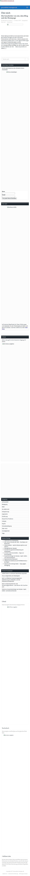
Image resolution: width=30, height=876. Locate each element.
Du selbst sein (5, 509)
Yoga (3, 533)
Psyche (4, 523)
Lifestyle (4, 521)
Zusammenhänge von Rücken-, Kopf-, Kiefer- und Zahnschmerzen (14, 590)
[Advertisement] (15, 479)
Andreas (11, 20)
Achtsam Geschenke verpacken (19, 573)
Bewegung (4, 504)
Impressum (5, 873)
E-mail (3, 194)
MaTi (3, 578)
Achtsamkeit (5, 502)
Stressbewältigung (7, 526)
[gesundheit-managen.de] (15, 3)
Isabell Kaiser (5, 573)
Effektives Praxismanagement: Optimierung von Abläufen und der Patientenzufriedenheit (12, 579)
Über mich (3, 22)
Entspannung (5, 511)
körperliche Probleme (7, 519)
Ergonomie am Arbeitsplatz (13, 576)
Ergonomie (5, 514)
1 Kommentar (9, 22)
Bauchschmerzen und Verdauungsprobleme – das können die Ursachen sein (15, 585)
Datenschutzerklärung (13, 873)
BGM (3, 507)
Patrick (3, 589)
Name (3, 191)
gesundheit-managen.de (9, 7)
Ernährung (5, 516)
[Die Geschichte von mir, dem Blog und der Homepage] (15, 29)
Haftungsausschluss (23, 873)
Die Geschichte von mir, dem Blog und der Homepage (14, 17)
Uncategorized (5, 531)
